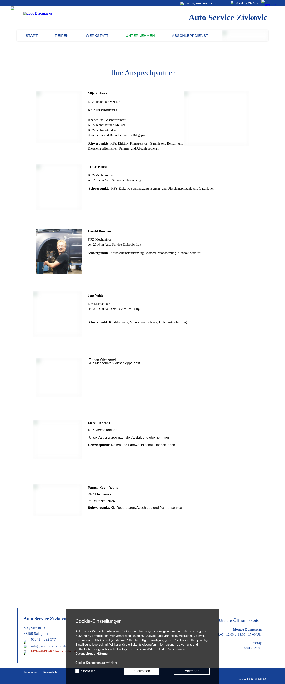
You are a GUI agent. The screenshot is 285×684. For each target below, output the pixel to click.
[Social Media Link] (264, 3)
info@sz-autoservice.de (49, 646)
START (32, 36)
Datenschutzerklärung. (91, 653)
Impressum (30, 672)
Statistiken (88, 671)
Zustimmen (142, 671)
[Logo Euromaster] (50, 18)
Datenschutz (50, 672)
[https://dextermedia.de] (253, 678)
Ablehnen (192, 671)
